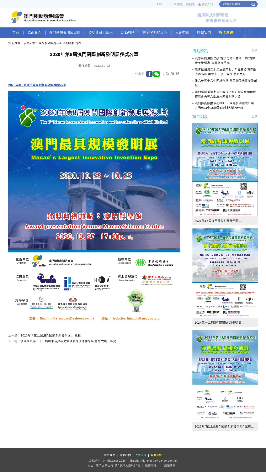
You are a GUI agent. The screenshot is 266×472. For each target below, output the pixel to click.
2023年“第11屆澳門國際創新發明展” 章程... (224, 426)
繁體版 (178, 4)
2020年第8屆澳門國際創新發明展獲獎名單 (37, 85)
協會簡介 (34, 32)
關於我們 (109, 455)
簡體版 (190, 4)
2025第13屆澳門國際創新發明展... (218, 220)
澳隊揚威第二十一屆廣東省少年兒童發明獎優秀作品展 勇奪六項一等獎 (68, 341)
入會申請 (182, 32)
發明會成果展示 (101, 32)
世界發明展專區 (155, 32)
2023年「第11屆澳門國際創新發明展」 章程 (51, 335)
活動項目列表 (72, 43)
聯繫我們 (204, 32)
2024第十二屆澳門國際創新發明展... (219, 322)
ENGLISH (164, 4)
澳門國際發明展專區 (64, 32)
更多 (255, 50)
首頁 (15, 32)
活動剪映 (128, 32)
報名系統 (226, 32)
